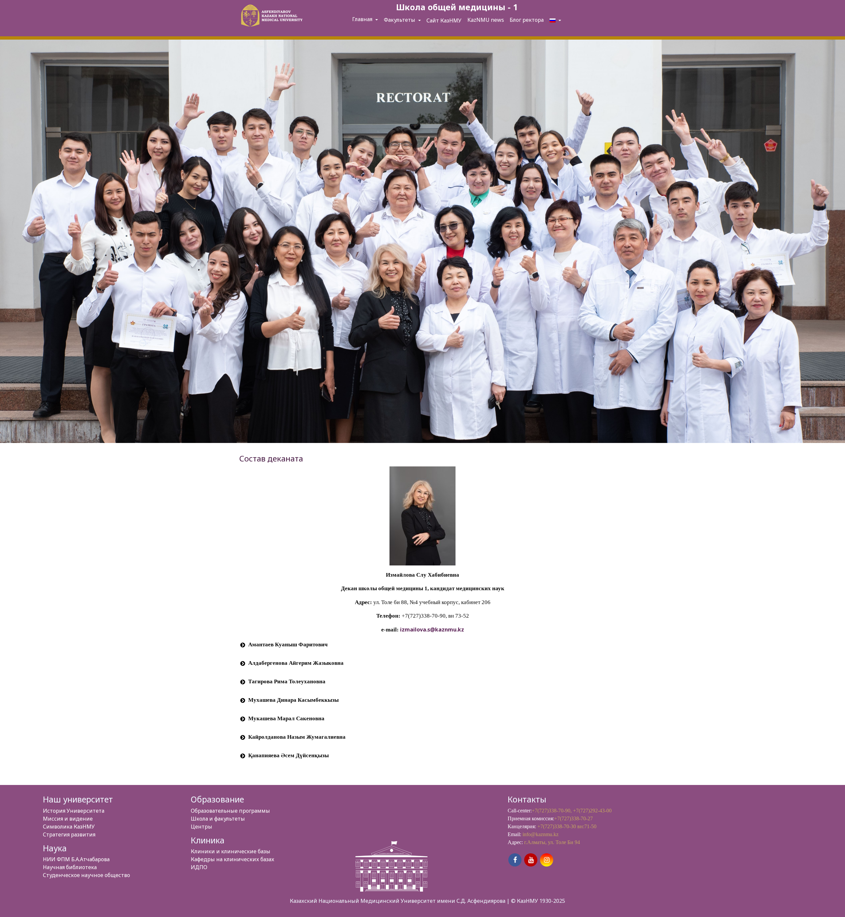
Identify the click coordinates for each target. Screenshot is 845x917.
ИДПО (199, 867)
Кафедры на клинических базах (232, 859)
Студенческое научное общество (86, 875)
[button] (422, 645)
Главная (363, 19)
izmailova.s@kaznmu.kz (432, 629)
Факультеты (400, 19)
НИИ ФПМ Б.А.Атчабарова (76, 859)
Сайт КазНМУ (443, 20)
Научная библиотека (70, 867)
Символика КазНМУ (69, 826)
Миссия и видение (68, 818)
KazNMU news (485, 19)
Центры (201, 826)
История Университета (73, 810)
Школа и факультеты (218, 818)
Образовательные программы (230, 810)
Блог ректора (527, 19)
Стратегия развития (69, 834)
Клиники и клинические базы (230, 851)
